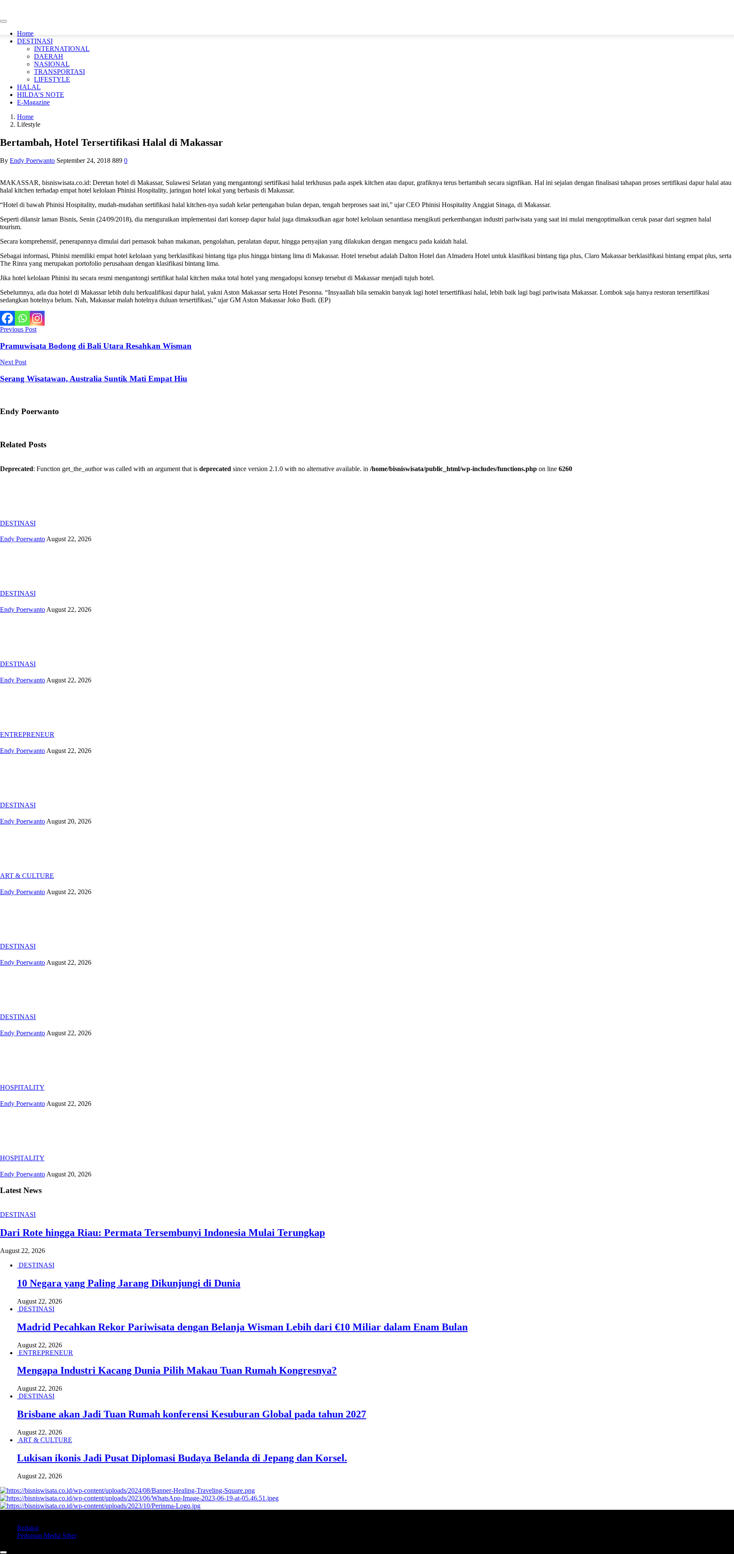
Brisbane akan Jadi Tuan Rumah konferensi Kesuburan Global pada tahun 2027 (191, 1414)
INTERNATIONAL (62, 48)
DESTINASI (35, 41)
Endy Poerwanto (32, 160)
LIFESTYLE (52, 79)
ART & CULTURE (27, 875)
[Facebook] (7, 318)
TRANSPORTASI (59, 71)
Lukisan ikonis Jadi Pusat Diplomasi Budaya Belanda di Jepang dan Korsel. (182, 1457)
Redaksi (28, 1527)
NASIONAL (52, 64)
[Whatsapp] (22, 318)
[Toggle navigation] (3, 21)
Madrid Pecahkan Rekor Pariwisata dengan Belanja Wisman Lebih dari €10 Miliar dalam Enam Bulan (242, 1326)
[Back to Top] (3, 1552)
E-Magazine (33, 102)
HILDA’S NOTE (40, 94)
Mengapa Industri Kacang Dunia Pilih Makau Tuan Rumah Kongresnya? (177, 1370)
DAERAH (48, 56)
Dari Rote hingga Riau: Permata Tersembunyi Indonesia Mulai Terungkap (162, 1232)
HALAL (29, 87)
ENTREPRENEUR (27, 734)
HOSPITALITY (22, 1087)
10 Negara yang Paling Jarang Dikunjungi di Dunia (128, 1283)
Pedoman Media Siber (46, 1535)
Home (25, 33)
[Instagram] (37, 318)
